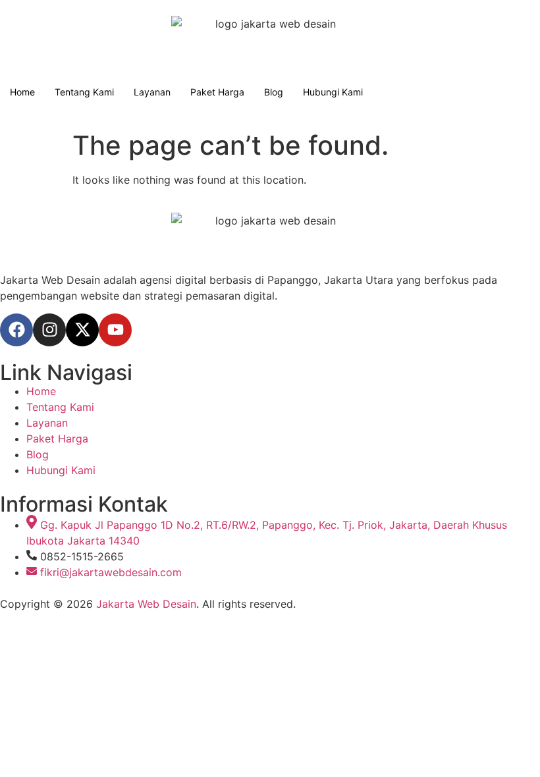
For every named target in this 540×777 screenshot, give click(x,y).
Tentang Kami (84, 91)
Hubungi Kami (333, 91)
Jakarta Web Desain (146, 603)
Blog (273, 91)
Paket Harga (217, 91)
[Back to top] (5, 604)
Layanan (152, 91)
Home (22, 91)
